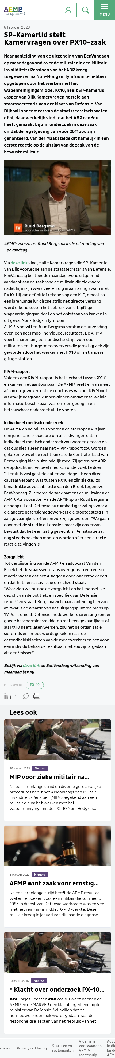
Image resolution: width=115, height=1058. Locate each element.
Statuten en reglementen (63, 1048)
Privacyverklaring (32, 1048)
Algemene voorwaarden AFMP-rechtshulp (90, 1048)
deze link (31, 666)
